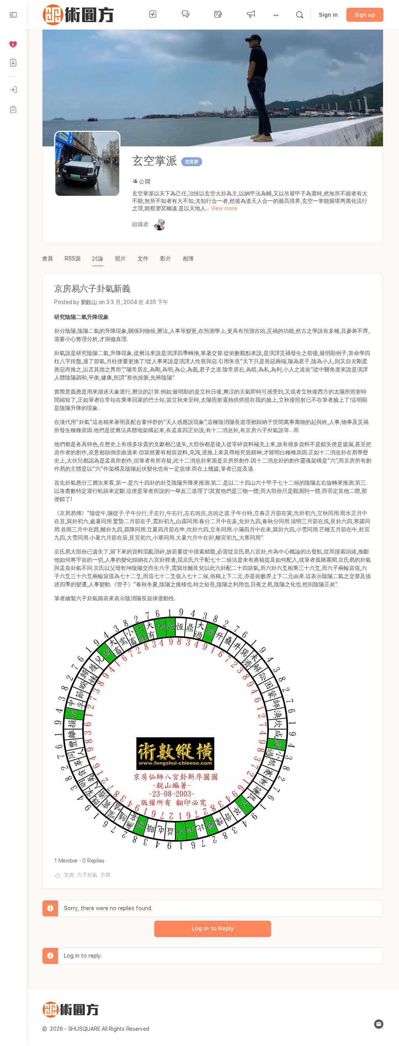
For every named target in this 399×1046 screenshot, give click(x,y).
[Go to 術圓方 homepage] (79, 13)
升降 (106, 875)
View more (224, 208)
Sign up (365, 15)
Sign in (328, 15)
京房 (69, 875)
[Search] (299, 14)
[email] (378, 1024)
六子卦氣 (87, 875)
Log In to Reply (213, 928)
